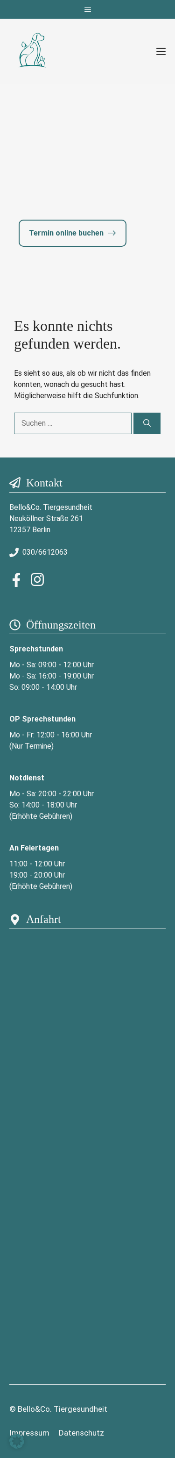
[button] (17, 1441)
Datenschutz (81, 1432)
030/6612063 (45, 552)
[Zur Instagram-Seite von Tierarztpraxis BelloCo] (35, 579)
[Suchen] (147, 423)
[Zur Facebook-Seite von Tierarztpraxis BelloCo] (16, 580)
